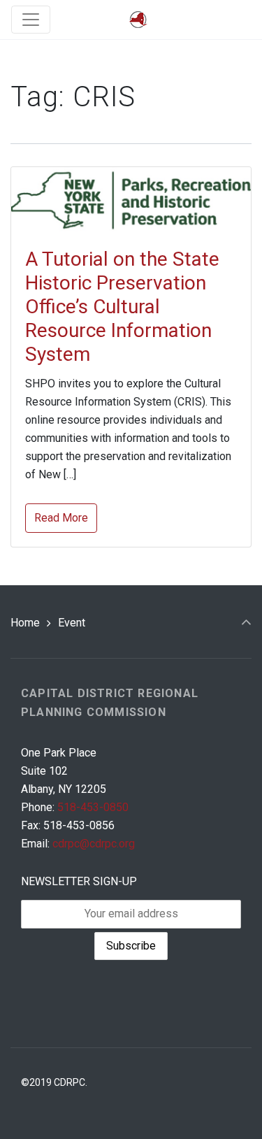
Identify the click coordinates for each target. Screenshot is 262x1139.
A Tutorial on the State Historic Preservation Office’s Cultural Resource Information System (122, 307)
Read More (61, 517)
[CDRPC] (138, 19)
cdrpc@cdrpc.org (93, 843)
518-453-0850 (93, 807)
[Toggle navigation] (30, 20)
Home (25, 622)
